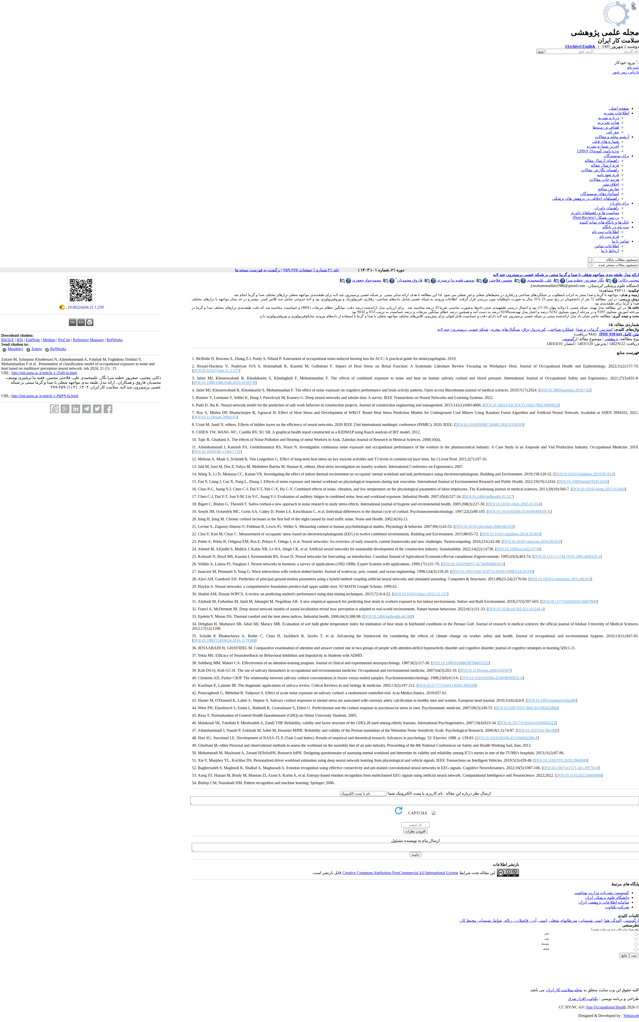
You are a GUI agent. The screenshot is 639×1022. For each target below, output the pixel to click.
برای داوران (619, 203)
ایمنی (542, 920)
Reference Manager (88, 340)
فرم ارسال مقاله (605, 165)
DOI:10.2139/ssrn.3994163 (215, 417)
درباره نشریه (608, 118)
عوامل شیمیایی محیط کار (481, 920)
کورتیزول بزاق (534, 329)
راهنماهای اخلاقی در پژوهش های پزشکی (585, 198)
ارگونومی (569, 339)
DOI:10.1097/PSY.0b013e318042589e (526, 708)
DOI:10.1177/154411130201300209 (446, 685)
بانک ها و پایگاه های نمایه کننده (604, 222)
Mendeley (15, 349)
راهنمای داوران (606, 208)
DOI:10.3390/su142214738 (518, 549)
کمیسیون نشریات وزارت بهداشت (601, 893)
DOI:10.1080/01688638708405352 (460, 663)
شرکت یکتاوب (617, 907)
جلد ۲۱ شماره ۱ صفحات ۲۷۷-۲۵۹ (311, 270)
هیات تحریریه (608, 122)
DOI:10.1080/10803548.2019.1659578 (224, 382)
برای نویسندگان (616, 156)
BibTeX (7, 340)
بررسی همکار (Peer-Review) (596, 217)
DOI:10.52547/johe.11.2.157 (216, 370)
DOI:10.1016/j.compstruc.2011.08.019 (560, 579)
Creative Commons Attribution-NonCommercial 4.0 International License (400, 873)
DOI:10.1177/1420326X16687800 (569, 601)
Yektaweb (631, 1016)
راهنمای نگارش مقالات (600, 170)
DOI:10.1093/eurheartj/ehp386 (551, 700)
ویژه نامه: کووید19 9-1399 (598, 151)
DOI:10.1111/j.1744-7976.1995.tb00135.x (567, 556)
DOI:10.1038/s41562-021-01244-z (515, 609)
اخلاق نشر (610, 184)
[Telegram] (86, 408)
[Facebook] (108, 408)
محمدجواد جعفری (366, 280)
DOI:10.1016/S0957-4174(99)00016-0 (473, 564)
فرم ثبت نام (609, 236)
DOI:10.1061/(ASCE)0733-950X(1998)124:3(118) (492, 571)
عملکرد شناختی (561, 329)
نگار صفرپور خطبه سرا (585, 280)
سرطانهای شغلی (563, 920)
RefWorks (115, 340)
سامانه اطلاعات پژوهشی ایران (603, 902)
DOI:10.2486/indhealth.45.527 (488, 496)
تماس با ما (620, 241)
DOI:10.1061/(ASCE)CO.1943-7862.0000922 (521, 405)
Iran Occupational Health (606, 1007)
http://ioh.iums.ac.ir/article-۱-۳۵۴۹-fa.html (44, 396)
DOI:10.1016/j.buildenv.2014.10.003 (510, 534)
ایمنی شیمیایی (590, 920)
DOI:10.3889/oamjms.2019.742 (565, 390)
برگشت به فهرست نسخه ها (258, 270)
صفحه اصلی (619, 108)
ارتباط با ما (610, 251)
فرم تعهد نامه (608, 175)
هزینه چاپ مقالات (604, 179)
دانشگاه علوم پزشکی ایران (607, 897)
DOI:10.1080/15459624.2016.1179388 (224, 640)
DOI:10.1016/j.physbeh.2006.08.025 (484, 526)
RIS (20, 340)
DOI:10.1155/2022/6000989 (578, 775)
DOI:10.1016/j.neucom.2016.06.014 (532, 541)
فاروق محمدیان (410, 280)
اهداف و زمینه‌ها (606, 127)
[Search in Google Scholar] (614, 282)
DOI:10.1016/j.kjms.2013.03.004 (598, 489)
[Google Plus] (65, 408)
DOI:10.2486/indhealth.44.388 (388, 616)
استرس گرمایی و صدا (594, 329)
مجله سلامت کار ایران (564, 990)
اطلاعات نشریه (616, 113)
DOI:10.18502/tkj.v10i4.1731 (216, 451)
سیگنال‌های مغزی (505, 329)
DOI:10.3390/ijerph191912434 (583, 481)
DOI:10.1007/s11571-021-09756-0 (570, 768)
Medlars (49, 340)
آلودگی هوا (613, 920)
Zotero (36, 349)
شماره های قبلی (605, 141)
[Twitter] (97, 408)
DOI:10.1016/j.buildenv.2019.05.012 (584, 474)
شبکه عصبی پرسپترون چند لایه (462, 329)
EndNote (33, 340)
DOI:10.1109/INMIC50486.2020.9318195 (489, 424)
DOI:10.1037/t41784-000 (537, 730)
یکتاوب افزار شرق (583, 999)
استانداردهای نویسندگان (599, 194)
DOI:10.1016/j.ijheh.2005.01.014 (513, 504)
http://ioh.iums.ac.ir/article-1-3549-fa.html (44, 373)
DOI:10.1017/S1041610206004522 (527, 723)
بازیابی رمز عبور (625, 72)
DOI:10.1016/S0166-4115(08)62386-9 (507, 738)
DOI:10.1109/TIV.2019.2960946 (561, 760)
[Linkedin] (75, 408)
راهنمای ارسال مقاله (602, 160)
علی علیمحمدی (539, 280)
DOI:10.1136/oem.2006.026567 (485, 670)
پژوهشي (611, 339)
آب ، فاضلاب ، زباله (520, 920)
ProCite (64, 340)
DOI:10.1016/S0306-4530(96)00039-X (519, 511)
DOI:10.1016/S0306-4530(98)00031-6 (492, 678)
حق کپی (612, 132)
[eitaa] (54, 408)
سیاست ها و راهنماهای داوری (595, 213)
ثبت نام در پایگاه (616, 227)
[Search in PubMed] (608, 282)
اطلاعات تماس (606, 246)
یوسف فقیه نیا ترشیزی (456, 280)
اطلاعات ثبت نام (605, 232)
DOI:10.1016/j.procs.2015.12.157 (420, 594)
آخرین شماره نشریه (603, 146)
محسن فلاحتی (500, 280)
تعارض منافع (608, 189)
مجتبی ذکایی (628, 280)
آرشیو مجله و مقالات (612, 137)
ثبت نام (633, 67)
